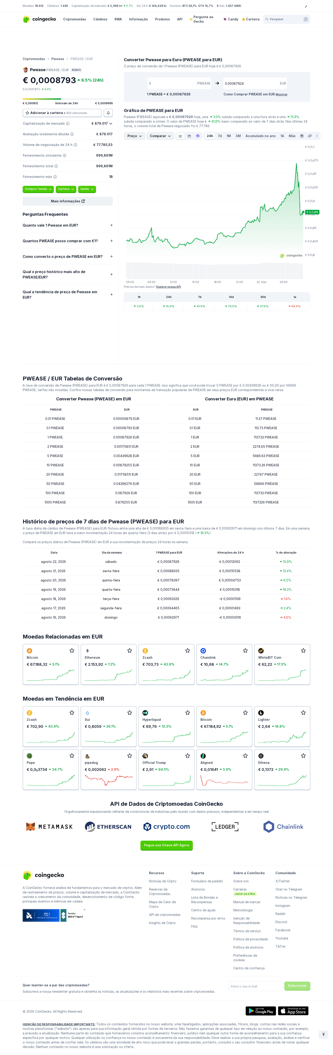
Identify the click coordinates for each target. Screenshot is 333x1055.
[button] (68, 201)
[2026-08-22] (301, 136)
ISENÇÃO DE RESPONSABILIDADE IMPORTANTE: (59, 1024)
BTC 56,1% (189, 5)
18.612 (39, 5)
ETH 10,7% (205, 5)
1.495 (64, 5)
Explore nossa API (168, 286)
